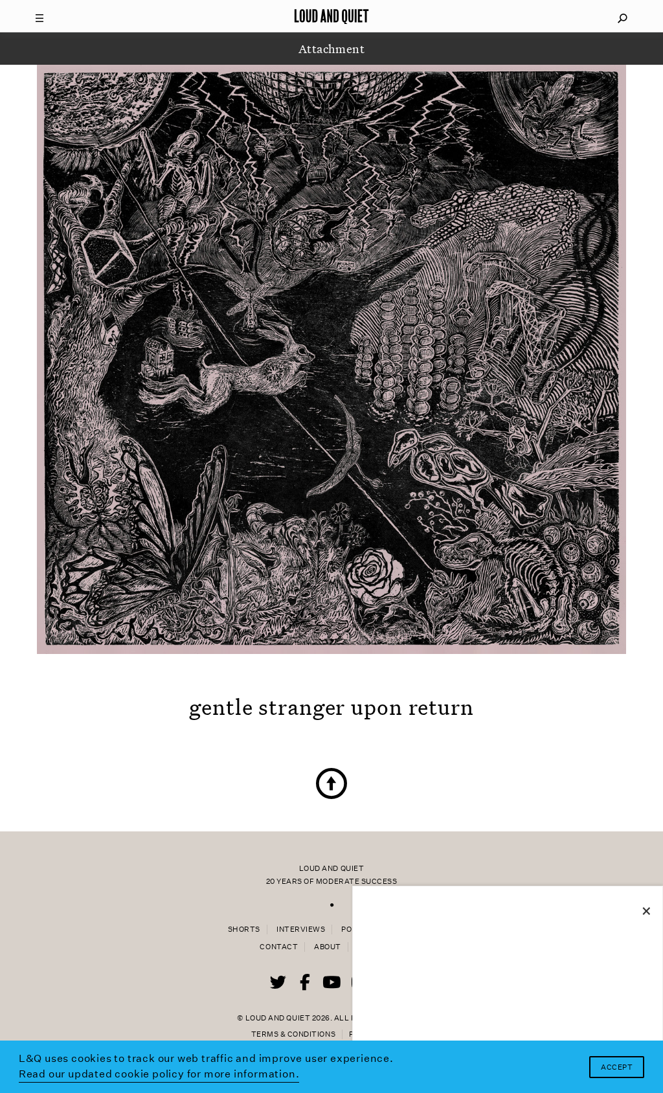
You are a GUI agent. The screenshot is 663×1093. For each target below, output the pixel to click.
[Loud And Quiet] (331, 16)
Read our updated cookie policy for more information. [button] (159, 1074)
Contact (279, 947)
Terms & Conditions (293, 1034)
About (327, 947)
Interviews (300, 929)
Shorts (244, 929)
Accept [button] (617, 1067)
